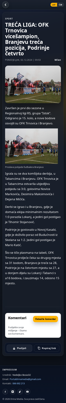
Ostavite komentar (45, 319)
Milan (58, 59)
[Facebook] (5, 392)
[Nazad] (5, 4)
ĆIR (60, 4)
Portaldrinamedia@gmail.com (25, 379)
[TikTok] (20, 392)
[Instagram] (12, 392)
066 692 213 (18, 383)
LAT (54, 4)
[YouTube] (27, 392)
